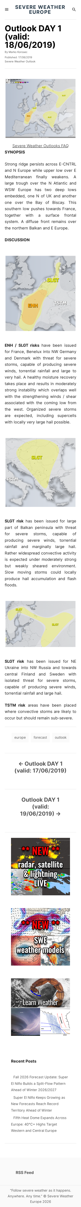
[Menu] (6, 10)
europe (20, 737)
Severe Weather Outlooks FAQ (40, 145)
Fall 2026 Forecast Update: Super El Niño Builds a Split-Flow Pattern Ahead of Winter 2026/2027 (39, 1083)
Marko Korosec (18, 52)
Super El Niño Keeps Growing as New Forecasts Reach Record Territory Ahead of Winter (38, 1103)
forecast (40, 737)
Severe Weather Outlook (20, 61)
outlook (61, 737)
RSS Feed (25, 1172)
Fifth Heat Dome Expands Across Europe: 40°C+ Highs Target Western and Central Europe (38, 1124)
